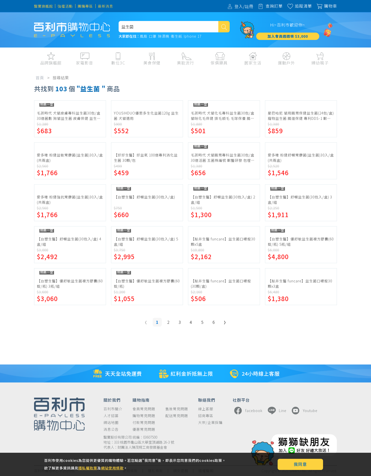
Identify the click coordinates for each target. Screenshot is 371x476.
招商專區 (205, 416)
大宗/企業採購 (210, 422)
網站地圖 (111, 422)
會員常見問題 (143, 409)
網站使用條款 (112, 467)
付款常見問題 (143, 422)
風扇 (143, 36)
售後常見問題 (176, 409)
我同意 (300, 464)
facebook (253, 410)
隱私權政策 (87, 467)
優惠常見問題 (143, 429)
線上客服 (205, 409)
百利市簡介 (112, 409)
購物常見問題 (143, 416)
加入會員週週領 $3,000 (288, 36)
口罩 (152, 36)
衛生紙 (176, 36)
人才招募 (111, 416)
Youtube (310, 410)
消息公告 (111, 429)
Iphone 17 (192, 36)
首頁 (40, 78)
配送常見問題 (176, 416)
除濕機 (163, 36)
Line (282, 410)
